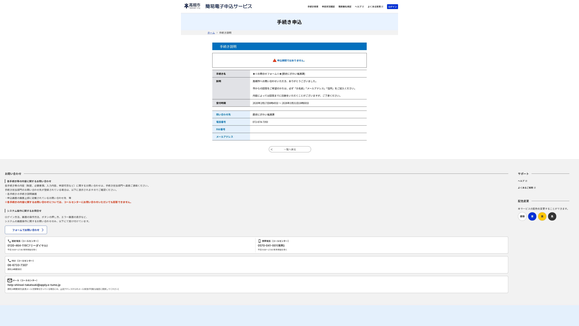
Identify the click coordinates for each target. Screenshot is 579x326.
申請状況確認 (328, 6)
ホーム (211, 32)
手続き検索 (313, 6)
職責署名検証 (345, 6)
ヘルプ (358, 6)
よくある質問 (374, 6)
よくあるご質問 (525, 187)
